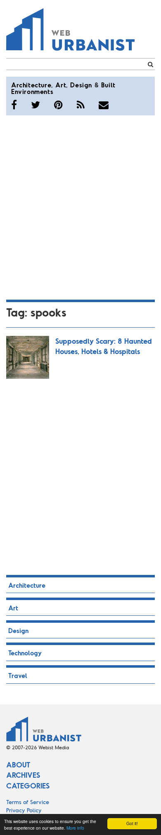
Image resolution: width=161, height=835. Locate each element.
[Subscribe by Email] (103, 105)
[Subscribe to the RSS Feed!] (81, 105)
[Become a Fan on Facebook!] (14, 105)
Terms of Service (27, 801)
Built (108, 85)
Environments (32, 91)
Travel (17, 675)
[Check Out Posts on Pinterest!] (58, 105)
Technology (25, 653)
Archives (23, 774)
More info (75, 828)
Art (60, 85)
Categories (28, 785)
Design (81, 85)
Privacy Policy (24, 810)
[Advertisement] (80, 206)
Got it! (132, 823)
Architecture (31, 85)
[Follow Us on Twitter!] (35, 105)
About (18, 764)
